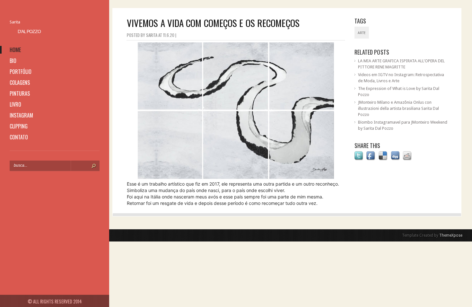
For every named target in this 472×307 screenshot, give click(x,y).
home (15, 50)
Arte (362, 33)
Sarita (15, 22)
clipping (19, 126)
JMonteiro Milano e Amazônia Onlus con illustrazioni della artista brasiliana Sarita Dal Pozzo (398, 108)
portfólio (20, 71)
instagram (21, 115)
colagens (20, 82)
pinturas (20, 93)
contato (19, 137)
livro (15, 104)
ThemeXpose (450, 235)
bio (13, 61)
